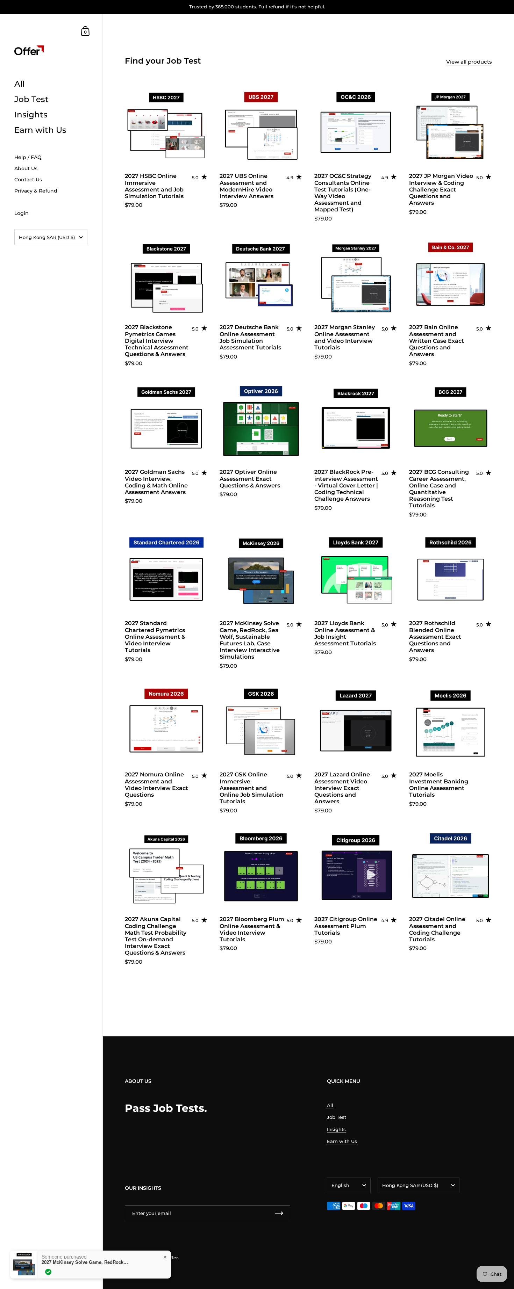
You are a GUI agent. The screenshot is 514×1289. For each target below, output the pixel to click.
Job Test (336, 1117)
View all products (469, 61)
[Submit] (279, 1213)
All (330, 1105)
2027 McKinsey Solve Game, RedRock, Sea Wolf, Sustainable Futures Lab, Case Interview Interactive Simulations (85, 1267)
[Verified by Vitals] (48, 1277)
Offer (172, 1257)
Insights (336, 1129)
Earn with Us (342, 1141)
